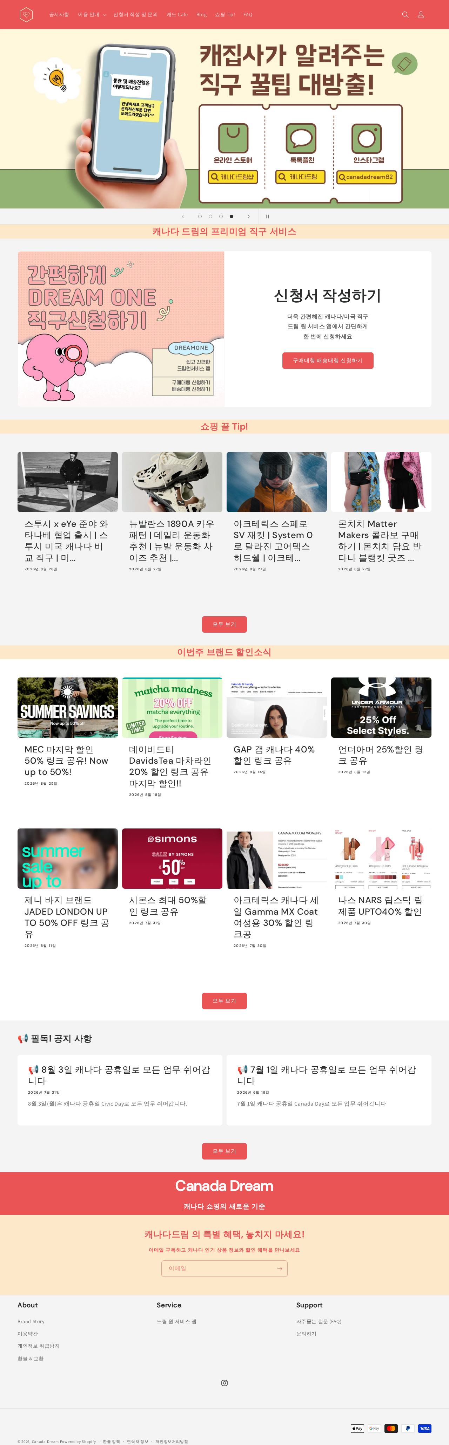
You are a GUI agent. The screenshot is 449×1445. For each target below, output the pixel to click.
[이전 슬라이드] (182, 216)
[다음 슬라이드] (248, 216)
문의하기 (306, 1333)
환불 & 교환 (30, 1358)
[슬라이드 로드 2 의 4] (210, 216)
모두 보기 (224, 624)
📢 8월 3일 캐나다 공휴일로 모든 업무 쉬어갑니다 (119, 1075)
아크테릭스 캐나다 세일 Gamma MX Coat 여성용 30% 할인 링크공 (276, 917)
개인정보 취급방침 (39, 1346)
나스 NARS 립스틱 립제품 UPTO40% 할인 (380, 906)
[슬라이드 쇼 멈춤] (266, 216)
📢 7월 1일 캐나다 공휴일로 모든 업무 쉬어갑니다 (326, 1075)
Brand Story (31, 1321)
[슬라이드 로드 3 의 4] (221, 216)
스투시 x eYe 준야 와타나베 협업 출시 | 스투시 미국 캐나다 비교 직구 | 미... (66, 541)
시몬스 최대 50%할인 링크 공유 (168, 906)
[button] (91, 14)
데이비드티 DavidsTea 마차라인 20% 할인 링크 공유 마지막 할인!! (170, 766)
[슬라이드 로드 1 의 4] (200, 216)
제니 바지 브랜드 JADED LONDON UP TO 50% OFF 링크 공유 (67, 917)
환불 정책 (111, 1441)
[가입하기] (279, 1268)
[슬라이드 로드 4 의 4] (231, 216)
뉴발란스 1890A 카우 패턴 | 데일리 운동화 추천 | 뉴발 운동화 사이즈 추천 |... (171, 541)
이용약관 (28, 1333)
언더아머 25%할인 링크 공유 (381, 755)
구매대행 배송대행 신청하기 (328, 360)
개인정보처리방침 (171, 1441)
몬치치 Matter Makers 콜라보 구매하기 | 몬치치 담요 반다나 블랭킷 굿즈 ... (380, 541)
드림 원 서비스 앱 (176, 1321)
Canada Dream (45, 1441)
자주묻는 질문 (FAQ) (319, 1321)
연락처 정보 (137, 1441)
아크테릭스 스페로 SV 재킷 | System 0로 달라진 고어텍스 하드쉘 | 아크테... (273, 541)
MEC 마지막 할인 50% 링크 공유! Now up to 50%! (66, 761)
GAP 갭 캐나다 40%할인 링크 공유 (274, 755)
